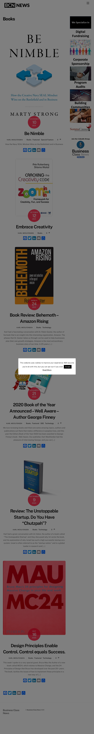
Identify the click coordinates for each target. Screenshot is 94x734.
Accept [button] (67, 367)
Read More (47, 370)
